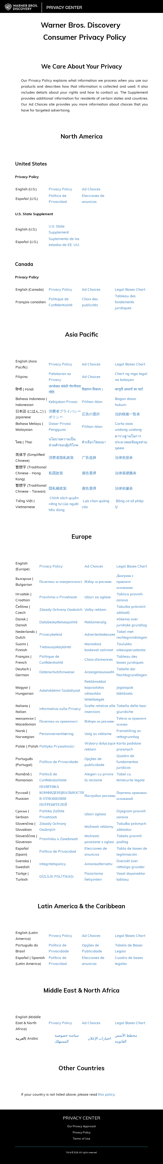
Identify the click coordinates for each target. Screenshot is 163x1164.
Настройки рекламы (99, 795)
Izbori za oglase (97, 597)
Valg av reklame (98, 733)
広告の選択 (91, 414)
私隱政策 (56, 473)
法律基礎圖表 (125, 473)
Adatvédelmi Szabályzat (59, 690)
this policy (106, 1094)
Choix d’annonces (98, 659)
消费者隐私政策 (61, 457)
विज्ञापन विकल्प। (92, 389)
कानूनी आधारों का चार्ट (129, 389)
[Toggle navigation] (157, 4)
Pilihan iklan (92, 401)
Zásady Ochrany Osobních (60, 609)
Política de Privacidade (58, 761)
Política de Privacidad (58, 851)
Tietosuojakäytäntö (55, 647)
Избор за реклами (98, 581)
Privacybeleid (50, 634)
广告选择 (89, 457)
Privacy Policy (60, 189)
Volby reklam (95, 609)
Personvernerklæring (56, 733)
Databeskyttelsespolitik (59, 622)
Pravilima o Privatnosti (58, 597)
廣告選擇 (89, 473)
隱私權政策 (58, 488)
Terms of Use (81, 1138)
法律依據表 (124, 488)
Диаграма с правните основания (125, 581)
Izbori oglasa (95, 814)
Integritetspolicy (52, 864)
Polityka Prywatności (56, 746)
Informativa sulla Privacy (60, 708)
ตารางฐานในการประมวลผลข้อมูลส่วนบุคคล (131, 442)
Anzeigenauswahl (99, 672)
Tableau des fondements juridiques (125, 302)
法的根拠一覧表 (127, 414)
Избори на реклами (99, 721)
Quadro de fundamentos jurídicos (127, 761)
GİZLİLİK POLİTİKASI (56, 876)
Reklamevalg (95, 622)
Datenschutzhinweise (57, 672)
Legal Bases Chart (130, 289)
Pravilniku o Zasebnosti (58, 839)
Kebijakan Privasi (63, 401)
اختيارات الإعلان (99, 1038)
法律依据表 (124, 457)
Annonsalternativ (98, 864)
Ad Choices (91, 189)
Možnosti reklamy (98, 826)
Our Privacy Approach (81, 1126)
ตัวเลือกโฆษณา (94, 442)
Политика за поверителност (60, 581)
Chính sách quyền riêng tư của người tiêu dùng (64, 504)
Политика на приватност (58, 721)
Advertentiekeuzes (99, 634)
